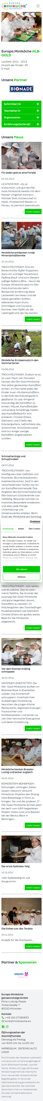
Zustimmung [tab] (8, 529)
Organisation (12, 117)
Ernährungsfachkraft (17, 124)
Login (5, 1052)
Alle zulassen (21, 569)
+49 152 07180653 (17, 1017)
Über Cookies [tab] (34, 529)
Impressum (8, 1048)
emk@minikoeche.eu (18, 1021)
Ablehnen (22, 577)
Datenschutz (27, 1048)
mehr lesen (33, 211)
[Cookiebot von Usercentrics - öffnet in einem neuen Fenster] (30, 522)
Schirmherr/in (12, 104)
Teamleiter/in (12, 110)
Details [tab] (21, 529)
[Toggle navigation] (38, 6)
